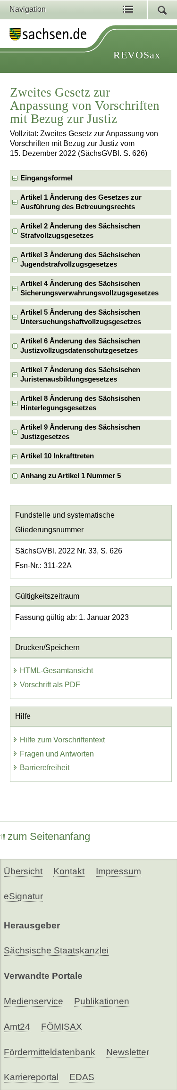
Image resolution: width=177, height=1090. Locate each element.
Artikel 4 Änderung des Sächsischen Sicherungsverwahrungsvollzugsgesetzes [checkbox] (89, 288)
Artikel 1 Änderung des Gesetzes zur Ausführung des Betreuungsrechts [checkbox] (81, 202)
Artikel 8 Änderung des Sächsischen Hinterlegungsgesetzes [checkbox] (80, 403)
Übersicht (23, 871)
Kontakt (68, 871)
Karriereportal (31, 1077)
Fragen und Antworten (57, 754)
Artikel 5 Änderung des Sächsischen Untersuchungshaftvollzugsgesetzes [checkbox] (80, 317)
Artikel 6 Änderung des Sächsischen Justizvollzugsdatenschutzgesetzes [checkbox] (80, 345)
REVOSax (136, 55)
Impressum (118, 871)
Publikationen (101, 1001)
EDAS (81, 1077)
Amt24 (17, 1027)
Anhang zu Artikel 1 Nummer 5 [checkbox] (70, 476)
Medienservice (33, 1001)
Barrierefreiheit (44, 768)
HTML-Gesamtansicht (56, 671)
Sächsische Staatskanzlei (56, 950)
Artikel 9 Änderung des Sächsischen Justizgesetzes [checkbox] (80, 431)
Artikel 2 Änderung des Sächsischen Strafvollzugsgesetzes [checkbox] (80, 230)
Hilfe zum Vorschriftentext (62, 740)
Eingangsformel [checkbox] (46, 178)
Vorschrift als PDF (50, 685)
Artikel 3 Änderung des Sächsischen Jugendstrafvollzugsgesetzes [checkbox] (80, 259)
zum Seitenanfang (49, 836)
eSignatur (23, 896)
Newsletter (127, 1052)
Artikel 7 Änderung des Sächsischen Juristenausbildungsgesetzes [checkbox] (80, 374)
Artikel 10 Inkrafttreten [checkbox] (57, 456)
